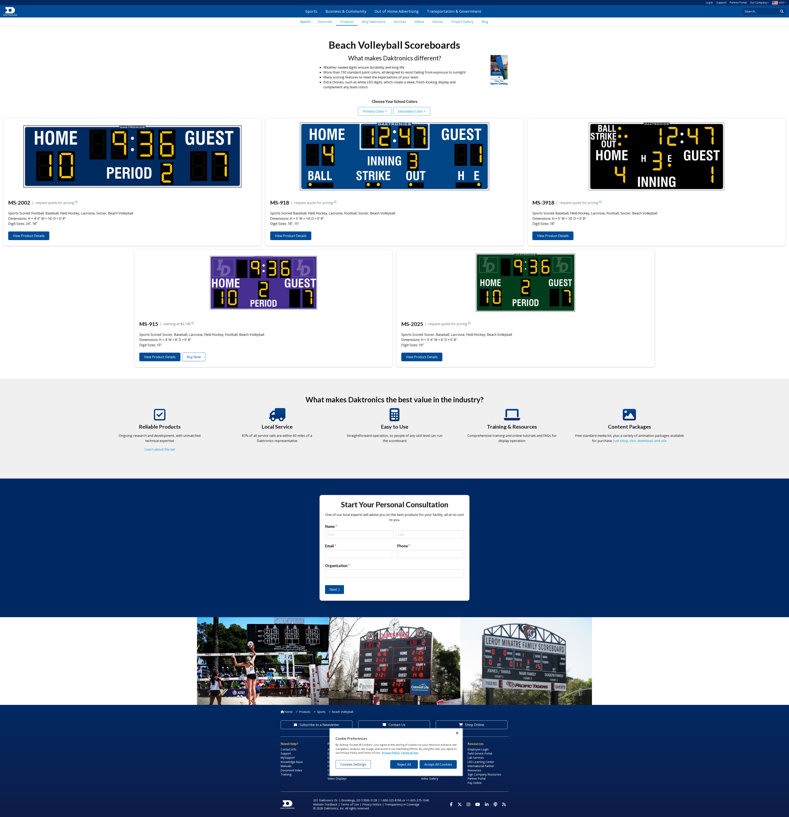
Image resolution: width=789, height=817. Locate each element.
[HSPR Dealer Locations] (277, 418)
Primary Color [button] (373, 111)
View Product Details (29, 236)
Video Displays (337, 778)
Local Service (277, 426)
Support (721, 2)
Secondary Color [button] (410, 111)
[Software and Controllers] (394, 418)
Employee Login (478, 749)
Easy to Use (394, 426)
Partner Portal (738, 2)
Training (286, 774)
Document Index (291, 770)
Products (304, 712)
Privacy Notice (371, 804)
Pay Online (475, 783)
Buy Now (194, 357)
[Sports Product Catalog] (499, 69)
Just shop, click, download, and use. (640, 440)
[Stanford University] (263, 619)
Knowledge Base (292, 762)
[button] (76, 202)
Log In (709, 2)
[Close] (457, 733)
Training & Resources (512, 426)
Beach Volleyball (342, 712)
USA (781, 2)
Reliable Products (160, 426)
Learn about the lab (159, 449)
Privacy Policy (391, 753)
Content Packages (629, 426)
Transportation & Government (454, 11)
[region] (396, 752)
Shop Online (474, 725)
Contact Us (396, 725)
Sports (311, 11)
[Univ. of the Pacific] (526, 619)
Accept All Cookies (438, 764)
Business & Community (345, 11)
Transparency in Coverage (402, 804)
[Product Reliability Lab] (160, 418)
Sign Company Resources (484, 774)
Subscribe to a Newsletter (319, 725)
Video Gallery (429, 778)
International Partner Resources (481, 768)
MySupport (288, 757)
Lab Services (476, 757)
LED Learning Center (481, 762)
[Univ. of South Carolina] (394, 619)
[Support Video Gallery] (512, 418)
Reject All (404, 764)
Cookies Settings (353, 764)
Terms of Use (350, 804)
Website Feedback (325, 804)
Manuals (286, 766)
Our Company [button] (758, 2)
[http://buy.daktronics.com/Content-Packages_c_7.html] (629, 418)
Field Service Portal (480, 753)
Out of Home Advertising (397, 11)
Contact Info (288, 749)
